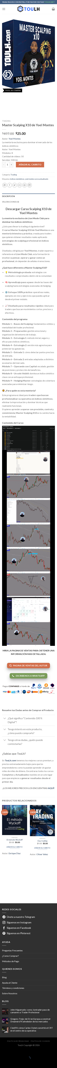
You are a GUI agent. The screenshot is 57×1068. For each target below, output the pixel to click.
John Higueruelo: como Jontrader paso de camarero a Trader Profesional (30, 1011)
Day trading (42, 841)
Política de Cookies (40, 1041)
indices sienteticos (17, 179)
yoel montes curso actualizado (36, 179)
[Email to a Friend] (19, 185)
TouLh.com (10, 760)
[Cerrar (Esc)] (2, 1051)
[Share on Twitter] (14, 185)
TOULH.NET (49, 2)
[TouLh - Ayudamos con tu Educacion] (28, 9)
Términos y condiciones (13, 988)
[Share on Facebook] (9, 185)
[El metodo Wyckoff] (14, 820)
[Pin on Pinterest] (24, 185)
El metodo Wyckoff (15, 840)
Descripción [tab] (8, 196)
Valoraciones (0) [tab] (10, 202)
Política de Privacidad (18, 1041)
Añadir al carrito (30, 164)
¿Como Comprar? (10, 956)
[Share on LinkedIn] (29, 185)
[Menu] (3, 9)
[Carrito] (53, 9)
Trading (6, 121)
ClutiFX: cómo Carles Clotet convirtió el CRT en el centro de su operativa (31, 1029)
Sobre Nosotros (9, 993)
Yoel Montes (15, 138)
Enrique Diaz (15, 853)
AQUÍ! (51, 788)
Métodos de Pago (10, 961)
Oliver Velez (42, 854)
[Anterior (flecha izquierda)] (2, 1063)
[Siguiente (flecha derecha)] (10, 1063)
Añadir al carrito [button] (15, 847)
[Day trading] (42, 820)
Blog (4, 977)
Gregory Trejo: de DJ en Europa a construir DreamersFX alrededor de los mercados (30, 1020)
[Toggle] (4, 719)
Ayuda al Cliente (9, 982)
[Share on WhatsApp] (4, 185)
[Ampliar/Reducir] (10, 1051)
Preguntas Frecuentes (12, 950)
